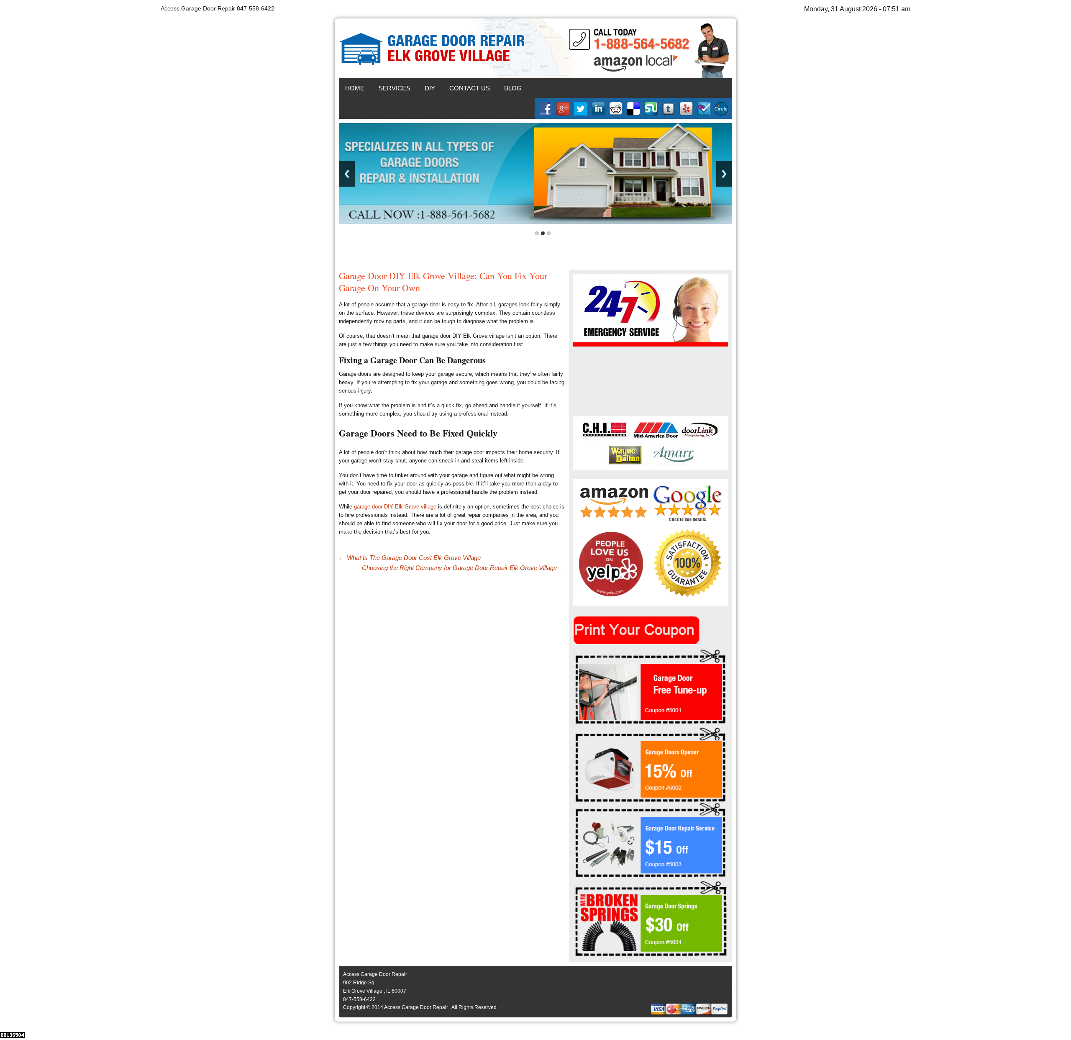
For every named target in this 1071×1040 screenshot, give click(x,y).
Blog (513, 88)
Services (394, 88)
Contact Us (469, 88)
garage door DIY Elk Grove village (395, 506)
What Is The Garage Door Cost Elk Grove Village (410, 557)
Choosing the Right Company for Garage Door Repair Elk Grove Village (463, 567)
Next (724, 174)
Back (347, 174)
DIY (430, 88)
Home (354, 88)
